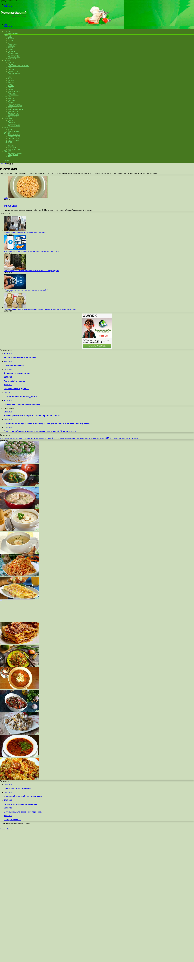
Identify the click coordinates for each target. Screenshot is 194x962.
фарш (123, 438)
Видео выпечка (14, 124)
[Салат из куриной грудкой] (19, 576)
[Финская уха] (19, 508)
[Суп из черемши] (19, 485)
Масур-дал (10, 205)
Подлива (11, 93)
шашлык (134, 438)
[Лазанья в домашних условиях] (19, 644)
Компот (11, 146)
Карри (10, 89)
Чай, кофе (12, 147)
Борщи (10, 40)
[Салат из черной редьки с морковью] (19, 666)
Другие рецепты (14, 57)
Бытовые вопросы (15, 153)
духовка (15, 438)
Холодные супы (14, 55)
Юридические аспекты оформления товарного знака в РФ (26, 290)
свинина (115, 438)
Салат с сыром (13, 115)
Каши (10, 84)
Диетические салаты (15, 109)
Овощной (11, 100)
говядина (6, 438)
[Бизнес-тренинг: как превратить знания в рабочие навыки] (15, 230)
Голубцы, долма (14, 73)
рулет (102, 438)
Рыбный (11, 102)
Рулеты (11, 80)
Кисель (10, 144)
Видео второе (13, 95)
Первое (7, 35)
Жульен (11, 86)
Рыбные (11, 64)
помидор (98, 438)
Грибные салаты (14, 104)
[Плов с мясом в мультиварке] (19, 779)
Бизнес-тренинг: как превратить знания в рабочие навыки (25, 232)
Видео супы (12, 58)
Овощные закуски (14, 138)
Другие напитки (14, 149)
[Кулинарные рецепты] (13, 21)
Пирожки (11, 122)
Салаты (7, 97)
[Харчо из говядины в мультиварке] (19, 757)
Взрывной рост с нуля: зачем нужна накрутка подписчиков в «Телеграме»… (32, 251)
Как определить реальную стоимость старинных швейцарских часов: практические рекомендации (40, 309)
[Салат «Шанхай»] (19, 734)
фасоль (128, 438)
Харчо (10, 48)
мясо (74, 438)
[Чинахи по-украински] (19, 689)
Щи (9, 42)
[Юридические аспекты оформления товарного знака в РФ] (15, 288)
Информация (13, 33)
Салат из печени (14, 111)
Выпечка (8, 118)
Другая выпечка (14, 126)
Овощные (11, 69)
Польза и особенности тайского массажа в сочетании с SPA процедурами (31, 271)
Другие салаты (13, 117)
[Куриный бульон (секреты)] (19, 553)
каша (26, 438)
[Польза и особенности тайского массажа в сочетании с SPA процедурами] (15, 269)
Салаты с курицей (15, 106)
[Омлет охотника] (19, 598)
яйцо (138, 438)
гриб (11, 438)
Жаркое (11, 78)
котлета (31, 438)
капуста (21, 438)
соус (120, 438)
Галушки (11, 87)
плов (93, 438)
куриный (50, 438)
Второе (7, 60)
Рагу (9, 77)
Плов (10, 67)
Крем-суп (11, 38)
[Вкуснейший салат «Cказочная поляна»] (19, 463)
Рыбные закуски (14, 136)
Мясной (11, 98)
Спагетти (11, 82)
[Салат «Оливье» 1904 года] (16, 621)
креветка (43, 438)
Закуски (7, 133)
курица (57, 438)
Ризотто (11, 75)
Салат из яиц (13, 113)
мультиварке (69, 438)
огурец (82, 438)
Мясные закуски (14, 135)
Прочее (7, 151)
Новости (11, 156)
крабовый (38, 438)
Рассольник (12, 44)
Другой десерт (13, 131)
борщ (1, 438)
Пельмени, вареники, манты (18, 66)
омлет (86, 438)
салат (108, 437)
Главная (3, 164)
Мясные (11, 62)
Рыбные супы (13, 53)
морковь (62, 438)
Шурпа (10, 49)
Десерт (7, 127)
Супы (10, 37)
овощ (78, 438)
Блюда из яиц (13, 71)
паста (90, 438)
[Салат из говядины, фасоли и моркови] (19, 711)
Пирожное (12, 120)
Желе (10, 129)
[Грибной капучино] (19, 531)
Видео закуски (13, 140)
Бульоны (11, 51)
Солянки (11, 46)
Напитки (8, 142)
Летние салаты (13, 107)
